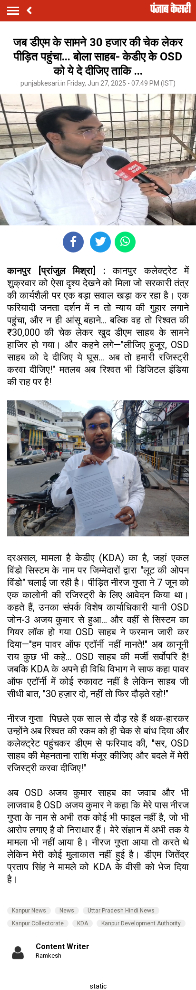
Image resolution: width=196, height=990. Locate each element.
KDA (82, 923)
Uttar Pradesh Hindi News (121, 910)
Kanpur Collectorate (38, 923)
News (66, 910)
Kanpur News (29, 910)
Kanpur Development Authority (141, 923)
